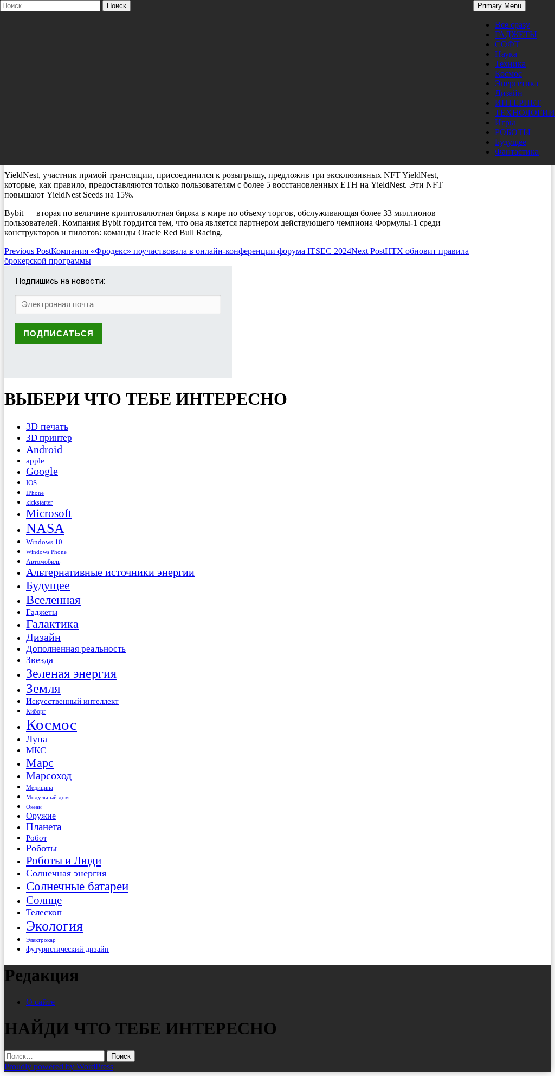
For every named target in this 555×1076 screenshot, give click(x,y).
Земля (43, 688)
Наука (506, 54)
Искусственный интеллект (72, 701)
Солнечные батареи (77, 886)
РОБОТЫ (513, 132)
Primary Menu (499, 6)
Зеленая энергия (71, 673)
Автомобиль (43, 561)
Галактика (52, 624)
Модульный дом (47, 797)
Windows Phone (46, 552)
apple (35, 460)
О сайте (40, 1002)
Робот (36, 837)
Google (42, 471)
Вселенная (53, 600)
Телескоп (44, 912)
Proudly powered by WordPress (58, 1066)
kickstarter (39, 502)
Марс (40, 762)
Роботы (41, 848)
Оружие (41, 815)
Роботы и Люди (63, 860)
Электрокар (41, 940)
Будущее (510, 142)
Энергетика (516, 83)
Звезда (39, 659)
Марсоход (49, 775)
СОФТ (507, 44)
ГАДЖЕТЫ (516, 34)
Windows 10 (44, 542)
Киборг (36, 711)
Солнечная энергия (66, 873)
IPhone (35, 492)
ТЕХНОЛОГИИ (525, 112)
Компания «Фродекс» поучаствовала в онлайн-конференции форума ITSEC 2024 (177, 251)
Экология (54, 926)
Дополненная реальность (76, 649)
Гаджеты (41, 611)
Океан (34, 807)
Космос (508, 73)
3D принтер (49, 437)
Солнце (44, 900)
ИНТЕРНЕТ (518, 102)
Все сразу (512, 24)
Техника (510, 63)
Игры (505, 122)
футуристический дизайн (67, 949)
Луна (36, 739)
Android (44, 449)
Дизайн (508, 93)
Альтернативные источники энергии (110, 572)
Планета (43, 826)
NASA (45, 528)
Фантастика (517, 151)
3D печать (47, 426)
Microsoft (49, 513)
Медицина (39, 788)
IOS (31, 483)
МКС (36, 750)
